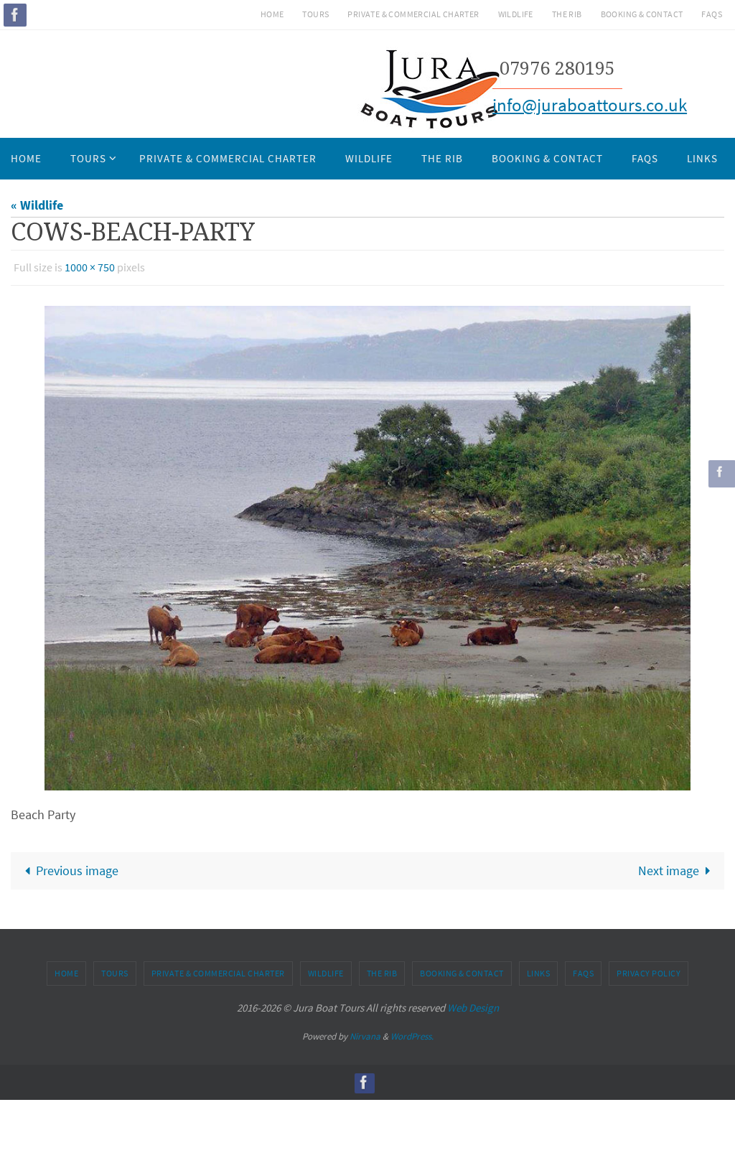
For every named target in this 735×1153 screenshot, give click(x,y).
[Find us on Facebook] (15, 15)
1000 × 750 (90, 265)
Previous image (77, 867)
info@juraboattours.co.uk (589, 104)
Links (539, 969)
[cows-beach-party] (367, 544)
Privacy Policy (648, 969)
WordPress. (412, 1033)
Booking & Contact (642, 14)
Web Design (473, 1004)
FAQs (711, 14)
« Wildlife (37, 205)
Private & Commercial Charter (413, 14)
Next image (668, 867)
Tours (315, 14)
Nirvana (365, 1033)
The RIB (567, 14)
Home (272, 14)
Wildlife (515, 14)
